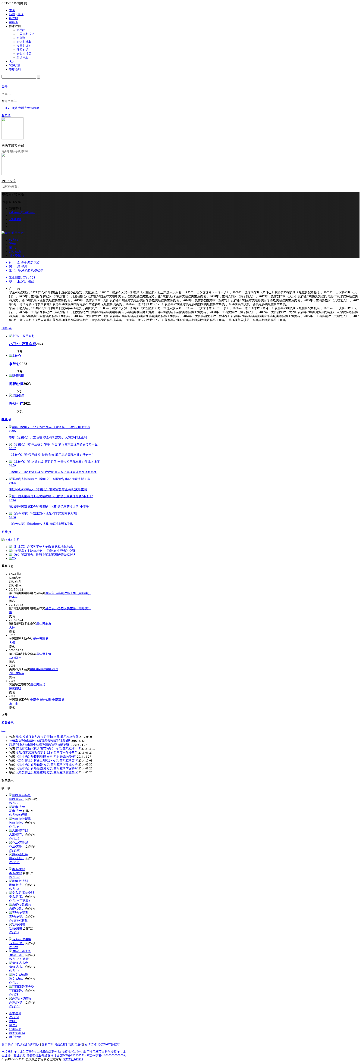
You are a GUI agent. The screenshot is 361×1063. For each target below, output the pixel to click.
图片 (6, 532)
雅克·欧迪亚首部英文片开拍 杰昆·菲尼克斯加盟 (47, 736)
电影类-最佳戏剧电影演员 (47, 699)
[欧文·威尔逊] (18, 974)
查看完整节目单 (28, 108)
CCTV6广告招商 (109, 1044)
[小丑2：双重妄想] (22, 336)
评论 (20, 14)
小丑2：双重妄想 (22, 344)
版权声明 (48, 1044)
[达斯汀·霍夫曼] (20, 951)
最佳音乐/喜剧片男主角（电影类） (68, 593)
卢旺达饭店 (16, 673)
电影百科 (15, 69)
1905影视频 (24, 41)
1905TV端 (9, 181)
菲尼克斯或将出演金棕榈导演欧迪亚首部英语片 (40, 744)
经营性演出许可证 (74, 1051)
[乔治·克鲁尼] (18, 842)
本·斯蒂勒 (15, 873)
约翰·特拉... (16, 822)
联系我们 (61, 1044)
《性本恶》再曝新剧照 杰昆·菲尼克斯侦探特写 (47, 768)
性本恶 (13, 597)
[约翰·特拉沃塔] (20, 818)
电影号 (13, 22)
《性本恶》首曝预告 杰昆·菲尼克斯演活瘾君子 (47, 764)
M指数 (21, 37)
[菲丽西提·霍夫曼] (21, 986)
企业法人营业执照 (14, 1055)
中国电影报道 (26, 34)
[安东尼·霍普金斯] (21, 892)
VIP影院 (14, 65)
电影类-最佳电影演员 (44, 669)
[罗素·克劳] (17, 807)
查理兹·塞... (16, 916)
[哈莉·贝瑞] (17, 924)
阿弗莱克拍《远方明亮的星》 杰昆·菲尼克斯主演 (48, 748)
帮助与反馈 (75, 1044)
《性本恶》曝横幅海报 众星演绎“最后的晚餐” (46, 756)
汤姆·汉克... (16, 885)
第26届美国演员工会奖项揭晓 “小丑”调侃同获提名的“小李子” (49, 506)
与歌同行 (15, 657)
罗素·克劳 (15, 810)
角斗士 (13, 703)
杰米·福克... (16, 834)
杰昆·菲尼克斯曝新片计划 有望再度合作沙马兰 (47, 752)
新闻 (12, 14)
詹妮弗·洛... (16, 908)
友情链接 (91, 1044)
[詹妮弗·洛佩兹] (20, 904)
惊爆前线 (15, 688)
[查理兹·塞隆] (18, 912)
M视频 (21, 30)
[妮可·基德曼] (18, 854)
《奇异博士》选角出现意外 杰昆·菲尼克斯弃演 (47, 760)
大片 (12, 61)
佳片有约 (23, 49)
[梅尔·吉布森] (18, 963)
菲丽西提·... (16, 990)
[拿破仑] (15, 355)
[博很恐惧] (16, 375)
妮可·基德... (16, 858)
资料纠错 (15, 219)
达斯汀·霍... (16, 955)
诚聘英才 (34, 1044)
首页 (12, 10)
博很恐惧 (16, 384)
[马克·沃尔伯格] (20, 939)
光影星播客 (24, 53)
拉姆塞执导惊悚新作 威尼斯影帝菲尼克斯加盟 (39, 740)
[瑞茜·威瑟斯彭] (20, 795)
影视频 (13, 18)
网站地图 (21, 1044)
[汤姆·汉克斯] (18, 881)
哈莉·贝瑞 (15, 928)
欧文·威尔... (16, 978)
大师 (12, 627)
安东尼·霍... (16, 896)
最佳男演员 (40, 638)
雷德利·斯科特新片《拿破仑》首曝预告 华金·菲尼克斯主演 (48, 489)
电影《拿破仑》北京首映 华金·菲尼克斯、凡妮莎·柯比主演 (48, 437)
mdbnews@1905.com (22, 212)
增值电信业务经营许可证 (42, 1055)
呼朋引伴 (16, 403)
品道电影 (23, 57)
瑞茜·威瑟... (16, 799)
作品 (7, 328)
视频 (6, 419)
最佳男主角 (43, 623)
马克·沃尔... (16, 943)
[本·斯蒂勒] (17, 869)
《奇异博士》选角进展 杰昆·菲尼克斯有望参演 (47, 772)
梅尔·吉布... (16, 966)
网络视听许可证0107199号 (19, 1051)
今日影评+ (23, 45)
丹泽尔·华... (16, 1002)
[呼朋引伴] (16, 395)
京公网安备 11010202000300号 (107, 1055)
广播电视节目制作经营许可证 (106, 1051)
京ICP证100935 (73, 1059)
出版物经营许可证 (49, 1051)
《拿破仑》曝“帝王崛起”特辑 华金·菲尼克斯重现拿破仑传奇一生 (52, 454)
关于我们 (8, 1044)
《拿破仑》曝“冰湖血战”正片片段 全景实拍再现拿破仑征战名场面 (53, 472)
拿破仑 (14, 364)
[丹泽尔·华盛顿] (20, 998)
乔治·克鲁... (16, 846)
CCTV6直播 (9, 108)
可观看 (23, 814)
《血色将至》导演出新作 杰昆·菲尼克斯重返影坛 (41, 523)
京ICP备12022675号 (73, 1055)
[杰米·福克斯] (18, 830)
